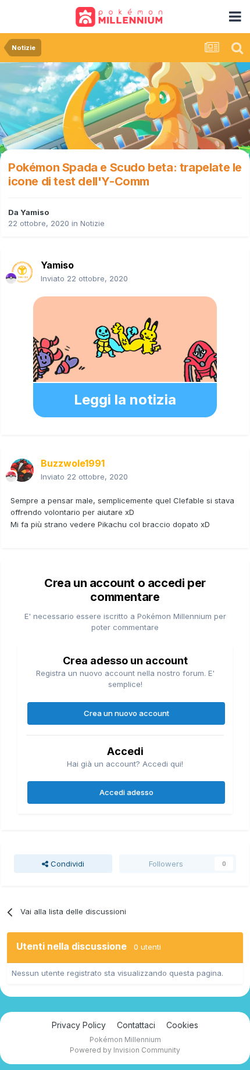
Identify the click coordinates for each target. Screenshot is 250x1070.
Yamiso (34, 212)
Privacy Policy (79, 1025)
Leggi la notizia (125, 399)
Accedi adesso (126, 792)
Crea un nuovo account (126, 713)
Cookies (182, 1025)
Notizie (92, 223)
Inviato (84, 278)
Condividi (66, 863)
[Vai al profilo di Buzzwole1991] (22, 470)
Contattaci (136, 1025)
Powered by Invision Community (125, 1050)
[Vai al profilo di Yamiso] (22, 272)
